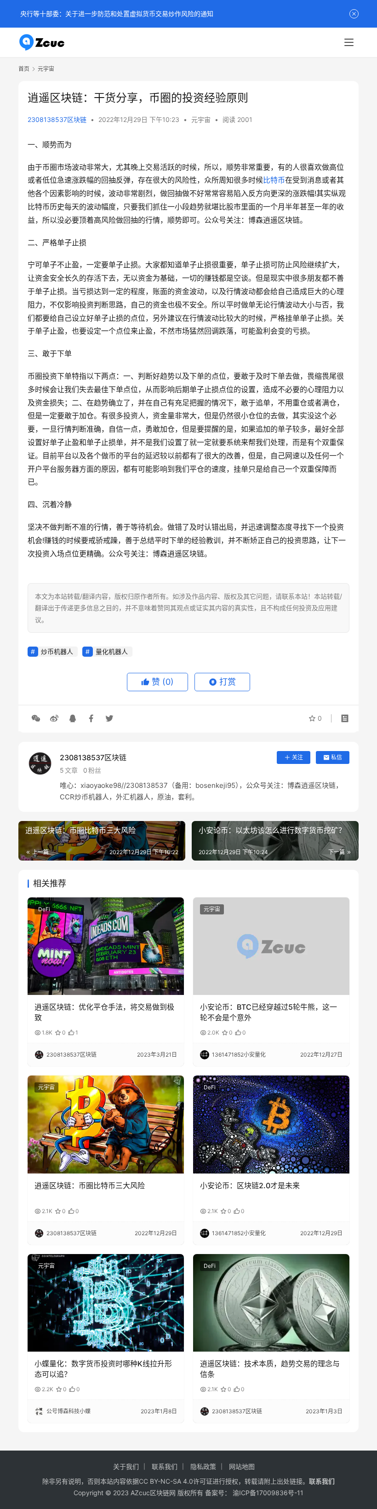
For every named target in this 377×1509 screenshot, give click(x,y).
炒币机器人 (57, 651)
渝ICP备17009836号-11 (268, 1493)
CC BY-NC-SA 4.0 (166, 1481)
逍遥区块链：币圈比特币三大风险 (89, 1185)
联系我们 (164, 1466)
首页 (23, 68)
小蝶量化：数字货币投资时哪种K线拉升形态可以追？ (103, 1368)
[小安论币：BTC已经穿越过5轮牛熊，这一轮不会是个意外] (271, 946)
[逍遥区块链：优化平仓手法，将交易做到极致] (106, 946)
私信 (336, 757)
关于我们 (126, 1466)
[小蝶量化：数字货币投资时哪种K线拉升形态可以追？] (106, 1303)
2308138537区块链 (57, 119)
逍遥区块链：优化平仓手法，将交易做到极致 (104, 1012)
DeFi (44, 909)
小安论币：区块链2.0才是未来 (250, 1185)
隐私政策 (203, 1466)
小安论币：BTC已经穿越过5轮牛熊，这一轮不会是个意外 (268, 1012)
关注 (297, 757)
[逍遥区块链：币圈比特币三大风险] (106, 1124)
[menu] (349, 42)
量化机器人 (112, 651)
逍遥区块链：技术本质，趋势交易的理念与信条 (270, 1368)
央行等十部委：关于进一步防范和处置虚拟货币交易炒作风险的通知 (115, 13)
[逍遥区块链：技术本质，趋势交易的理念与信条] (271, 1303)
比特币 (274, 180)
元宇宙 (201, 119)
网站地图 (242, 1466)
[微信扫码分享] (36, 718)
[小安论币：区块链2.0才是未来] (271, 1124)
